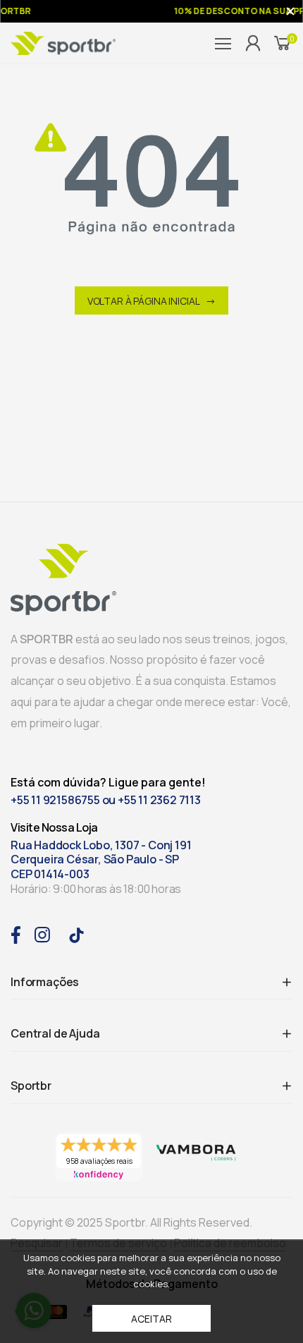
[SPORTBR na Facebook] (15, 933)
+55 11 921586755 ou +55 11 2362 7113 (106, 800)
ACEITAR (151, 1318)
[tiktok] (76, 934)
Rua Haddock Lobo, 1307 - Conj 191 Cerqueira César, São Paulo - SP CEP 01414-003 (101, 860)
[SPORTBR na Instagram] (42, 933)
